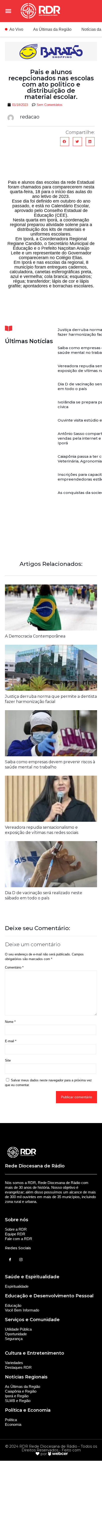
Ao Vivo (16, 29)
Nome (10, 1022)
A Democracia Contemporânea (35, 636)
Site (8, 1060)
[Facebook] (10, 1259)
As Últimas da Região (52, 29)
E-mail (10, 1041)
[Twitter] (21, 1259)
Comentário (14, 967)
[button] (64, 141)
